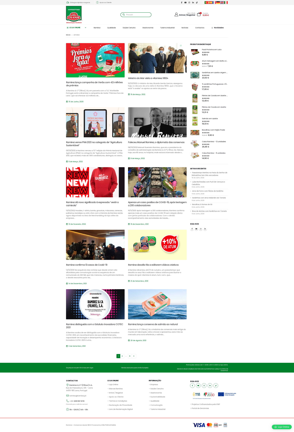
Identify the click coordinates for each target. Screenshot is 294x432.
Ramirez (97, 27)
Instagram (200, 229)
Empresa (154, 384)
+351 (76, 401)
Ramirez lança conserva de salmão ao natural (153, 324)
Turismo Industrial (167, 27)
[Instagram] (189, 2)
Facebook (192, 229)
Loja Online (113, 384)
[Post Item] (95, 60)
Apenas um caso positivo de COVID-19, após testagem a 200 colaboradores (157, 204)
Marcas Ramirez (116, 388)
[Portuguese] (206, 2)
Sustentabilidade (157, 397)
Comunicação (156, 405)
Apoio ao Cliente (116, 397)
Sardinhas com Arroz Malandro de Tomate (209, 198)
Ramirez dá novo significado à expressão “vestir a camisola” (92, 204)
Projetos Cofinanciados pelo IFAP (206, 404)
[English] (222, 2)
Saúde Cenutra (129, 27)
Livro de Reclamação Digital (121, 409)
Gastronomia (147, 27)
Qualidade (111, 27)
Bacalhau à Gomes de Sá (202, 204)
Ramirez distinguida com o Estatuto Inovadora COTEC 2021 (94, 326)
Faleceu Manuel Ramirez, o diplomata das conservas (156, 142)
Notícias (185, 27)
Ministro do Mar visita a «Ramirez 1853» (148, 78)
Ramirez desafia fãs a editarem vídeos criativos (153, 264)
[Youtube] (185, 2)
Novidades (219, 27)
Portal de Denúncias (200, 408)
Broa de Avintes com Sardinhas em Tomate (209, 211)
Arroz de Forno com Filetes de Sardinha (207, 191)
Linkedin (205, 229)
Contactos (199, 27)
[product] (195, 52)
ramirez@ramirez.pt (77, 396)
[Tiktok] (196, 2)
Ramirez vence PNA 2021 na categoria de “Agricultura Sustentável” (94, 144)
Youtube (196, 229)
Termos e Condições (118, 401)
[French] (214, 2)
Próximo (134, 356)
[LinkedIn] (193, 2)
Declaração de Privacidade (120, 405)
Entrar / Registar (116, 393)
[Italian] (226, 2)
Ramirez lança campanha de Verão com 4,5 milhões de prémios (94, 84)
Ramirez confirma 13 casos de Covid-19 (86, 264)
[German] (218, 2)
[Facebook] (181, 2)
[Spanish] (210, 2)
